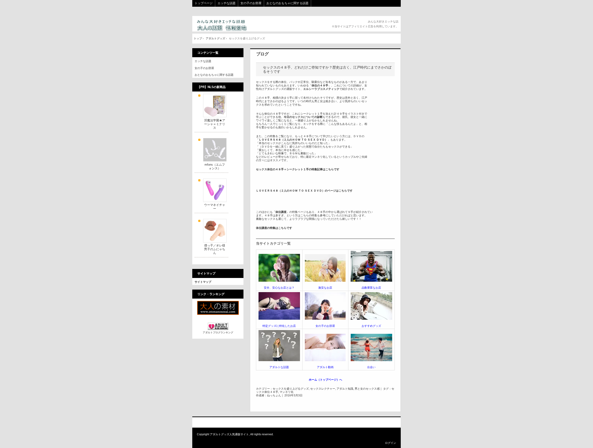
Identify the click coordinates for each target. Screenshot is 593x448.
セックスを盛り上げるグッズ (291, 388)
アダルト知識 (345, 388)
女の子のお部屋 (251, 3)
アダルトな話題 (279, 367)
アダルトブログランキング (218, 332)
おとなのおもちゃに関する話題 (287, 3)
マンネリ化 (286, 392)
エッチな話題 (227, 3)
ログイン (390, 443)
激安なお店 (325, 287)
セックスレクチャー (322, 388)
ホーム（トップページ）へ (325, 379)
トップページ (204, 3)
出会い (371, 367)
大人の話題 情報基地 (227, 26)
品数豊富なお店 (371, 287)
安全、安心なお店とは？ (279, 287)
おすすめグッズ (371, 326)
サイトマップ (203, 282)
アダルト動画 (325, 367)
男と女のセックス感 (367, 388)
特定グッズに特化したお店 (279, 326)
